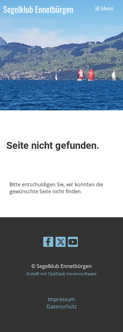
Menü (107, 9)
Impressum (61, 299)
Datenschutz (62, 306)
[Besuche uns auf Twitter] (61, 243)
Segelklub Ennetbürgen (38, 9)
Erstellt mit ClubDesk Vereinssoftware (61, 274)
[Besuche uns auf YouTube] (73, 243)
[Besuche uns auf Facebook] (48, 243)
